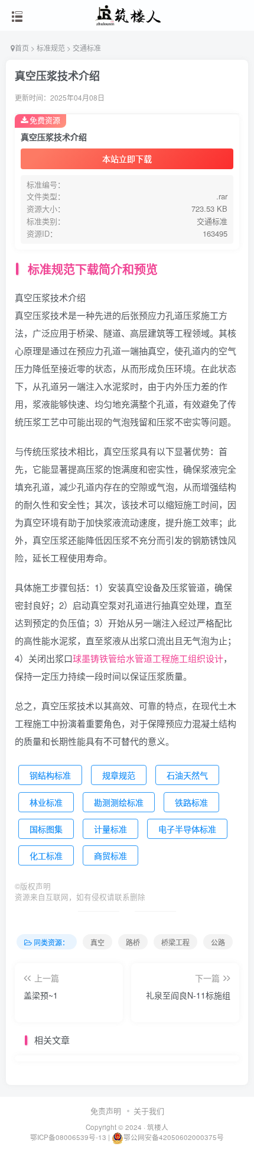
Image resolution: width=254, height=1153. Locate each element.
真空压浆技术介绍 (57, 75)
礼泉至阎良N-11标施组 (188, 995)
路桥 (133, 942)
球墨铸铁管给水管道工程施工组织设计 (148, 658)
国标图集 (46, 829)
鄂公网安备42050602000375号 (173, 1137)
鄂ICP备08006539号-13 (69, 1137)
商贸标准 (110, 855)
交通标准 (87, 48)
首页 (22, 48)
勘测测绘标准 (119, 802)
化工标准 (46, 855)
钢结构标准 (50, 775)
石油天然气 (187, 775)
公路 (218, 942)
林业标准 (46, 802)
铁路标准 (191, 802)
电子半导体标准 (187, 829)
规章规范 (118, 775)
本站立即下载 (127, 158)
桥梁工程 (175, 942)
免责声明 (105, 1110)
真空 (97, 942)
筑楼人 (157, 1127)
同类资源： (51, 942)
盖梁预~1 (41, 995)
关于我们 (148, 1110)
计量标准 (110, 829)
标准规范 (51, 48)
